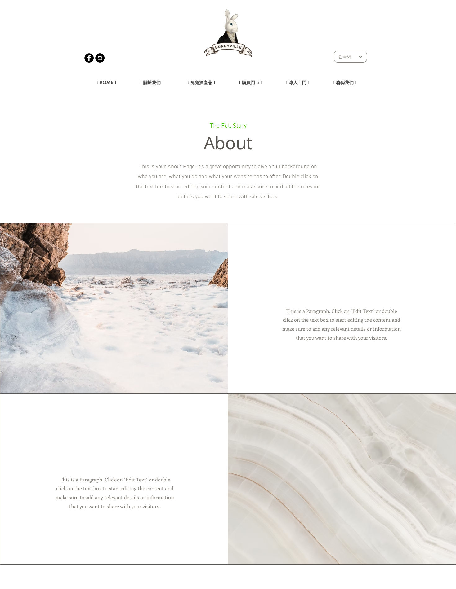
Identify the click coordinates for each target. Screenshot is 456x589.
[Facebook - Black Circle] (89, 58)
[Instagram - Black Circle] (100, 58)
